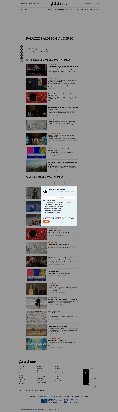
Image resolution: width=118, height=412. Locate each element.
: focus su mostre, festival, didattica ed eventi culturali (57, 202)
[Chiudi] (75, 188)
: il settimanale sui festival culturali (52, 212)
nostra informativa (61, 216)
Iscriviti (46, 221)
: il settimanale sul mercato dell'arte (53, 204)
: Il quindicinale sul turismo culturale (52, 210)
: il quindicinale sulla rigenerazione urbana (54, 206)
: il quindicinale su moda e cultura (52, 208)
